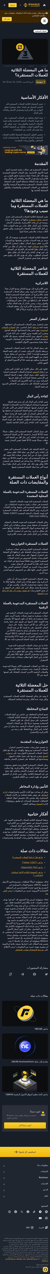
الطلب (17, 587)
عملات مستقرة (35, 219)
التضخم (36, 372)
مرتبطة (35, 327)
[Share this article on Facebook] (34, 974)
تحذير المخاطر (21, 949)
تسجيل (12, 5)
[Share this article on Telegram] (22, 974)
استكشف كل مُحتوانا (27, 1152)
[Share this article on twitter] (46, 974)
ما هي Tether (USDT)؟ (32, 862)
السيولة (39, 804)
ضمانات (35, 246)
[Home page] (31, 5)
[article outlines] (44, 20)
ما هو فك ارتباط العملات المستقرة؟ (27, 857)
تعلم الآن (7, 19)
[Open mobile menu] (4, 5)
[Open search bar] (19, 5)
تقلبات (45, 336)
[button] (4, 5)
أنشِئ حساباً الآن (25, 1125)
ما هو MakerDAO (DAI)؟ (32, 867)
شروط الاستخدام (36, 949)
